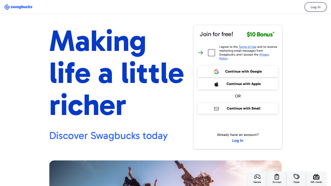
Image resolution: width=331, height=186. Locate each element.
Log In (316, 7)
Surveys (277, 182)
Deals (296, 182)
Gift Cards (316, 182)
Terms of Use (248, 47)
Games (257, 182)
